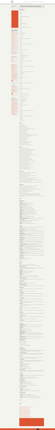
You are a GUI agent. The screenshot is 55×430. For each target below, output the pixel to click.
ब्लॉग (30, 1)
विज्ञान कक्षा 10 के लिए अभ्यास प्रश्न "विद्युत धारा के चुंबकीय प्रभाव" (25, 416)
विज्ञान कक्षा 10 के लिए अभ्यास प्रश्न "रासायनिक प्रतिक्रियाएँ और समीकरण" (26, 406)
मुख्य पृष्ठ (25, 1)
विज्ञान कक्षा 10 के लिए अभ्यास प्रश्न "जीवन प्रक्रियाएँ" (24, 410)
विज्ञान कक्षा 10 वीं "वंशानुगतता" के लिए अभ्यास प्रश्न (24, 413)
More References (13, 83)
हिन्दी (11, 8)
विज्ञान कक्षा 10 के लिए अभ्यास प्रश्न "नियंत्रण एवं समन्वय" (25, 411)
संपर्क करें (38, 1)
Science (12, 58)
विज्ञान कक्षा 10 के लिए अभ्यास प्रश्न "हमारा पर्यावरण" (24, 417)
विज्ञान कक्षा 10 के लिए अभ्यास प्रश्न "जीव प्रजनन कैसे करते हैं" (25, 412)
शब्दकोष (41, 1)
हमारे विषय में (36, 1)
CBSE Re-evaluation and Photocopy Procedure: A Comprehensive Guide (14, 114)
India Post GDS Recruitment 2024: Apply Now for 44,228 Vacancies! (14, 92)
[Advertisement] (31, 422)
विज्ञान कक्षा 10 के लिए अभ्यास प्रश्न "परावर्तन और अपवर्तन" (25, 414)
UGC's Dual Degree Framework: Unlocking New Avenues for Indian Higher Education (14, 110)
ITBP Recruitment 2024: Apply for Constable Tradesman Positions (14, 87)
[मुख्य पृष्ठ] (12, 1)
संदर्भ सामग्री (33, 1)
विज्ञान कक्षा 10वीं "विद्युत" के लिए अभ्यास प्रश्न (24, 415)
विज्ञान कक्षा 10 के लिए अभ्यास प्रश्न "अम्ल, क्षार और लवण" (25, 407)
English (12, 61)
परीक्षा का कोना (28, 1)
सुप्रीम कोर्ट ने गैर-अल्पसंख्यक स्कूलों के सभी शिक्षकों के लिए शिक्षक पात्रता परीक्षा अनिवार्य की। (14, 108)
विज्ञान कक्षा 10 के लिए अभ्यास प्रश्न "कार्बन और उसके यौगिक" (25, 409)
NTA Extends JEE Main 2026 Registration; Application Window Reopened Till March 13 (14, 103)
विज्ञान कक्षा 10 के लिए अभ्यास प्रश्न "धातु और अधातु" (24, 408)
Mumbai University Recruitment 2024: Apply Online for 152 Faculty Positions (14, 90)
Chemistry (12, 57)
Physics (12, 60)
